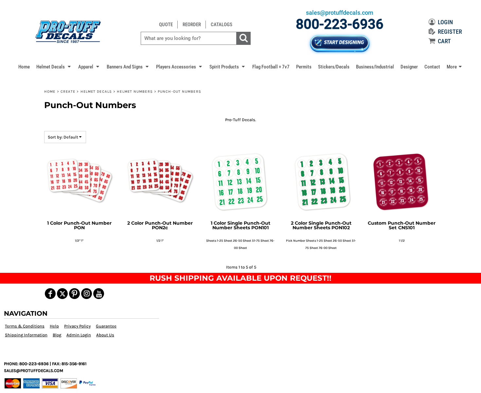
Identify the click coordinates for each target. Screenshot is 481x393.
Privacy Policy (77, 326)
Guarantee (106, 326)
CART (444, 41)
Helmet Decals (96, 91)
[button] (54, 66)
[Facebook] (50, 293)
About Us (105, 334)
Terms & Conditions (25, 326)
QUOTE (166, 25)
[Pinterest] (74, 293)
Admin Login (78, 334)
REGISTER (450, 31)
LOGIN (445, 22)
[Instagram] (86, 293)
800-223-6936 (339, 24)
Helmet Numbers (134, 91)
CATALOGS (221, 25)
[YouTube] (98, 293)
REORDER (192, 25)
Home (49, 91)
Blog (57, 334)
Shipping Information (26, 334)
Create (68, 91)
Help (54, 326)
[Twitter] (62, 293)
